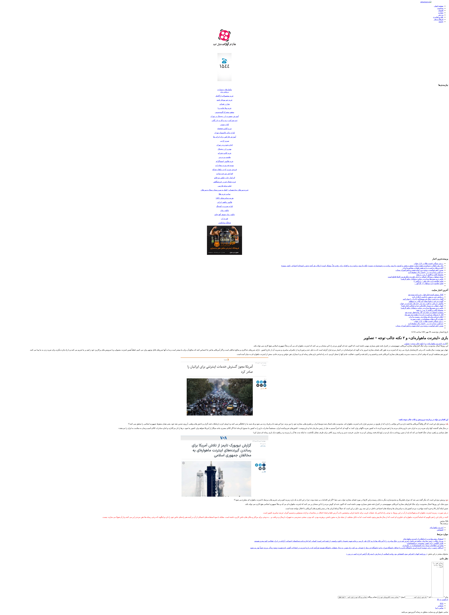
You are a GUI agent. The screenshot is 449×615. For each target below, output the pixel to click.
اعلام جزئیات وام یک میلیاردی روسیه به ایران (426, 317)
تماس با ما (439, 608)
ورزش (440, 15)
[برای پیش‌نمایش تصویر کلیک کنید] (426, 344)
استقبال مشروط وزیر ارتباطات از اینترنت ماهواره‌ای (423, 539)
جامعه (441, 22)
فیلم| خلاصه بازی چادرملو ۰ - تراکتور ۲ (428, 281)
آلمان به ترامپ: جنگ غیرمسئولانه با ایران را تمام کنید (423, 299)
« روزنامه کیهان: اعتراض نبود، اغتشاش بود (410, 554)
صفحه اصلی (438, 6)
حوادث (440, 13)
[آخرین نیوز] (426, 2)
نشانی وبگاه (372, 597)
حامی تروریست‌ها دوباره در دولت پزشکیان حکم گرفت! (422, 279)
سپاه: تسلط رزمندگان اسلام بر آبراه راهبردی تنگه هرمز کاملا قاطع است (415, 277)
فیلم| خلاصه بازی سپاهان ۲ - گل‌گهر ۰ (428, 283)
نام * (429, 597)
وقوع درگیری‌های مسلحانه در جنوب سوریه (427, 319)
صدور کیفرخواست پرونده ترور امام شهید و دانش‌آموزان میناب (419, 270)
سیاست (440, 8)
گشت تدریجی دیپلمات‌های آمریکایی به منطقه (426, 301)
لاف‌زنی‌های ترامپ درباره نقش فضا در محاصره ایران (423, 268)
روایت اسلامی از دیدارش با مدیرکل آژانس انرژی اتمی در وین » (370, 554)
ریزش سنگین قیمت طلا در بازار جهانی (428, 263)
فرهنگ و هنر (438, 19)
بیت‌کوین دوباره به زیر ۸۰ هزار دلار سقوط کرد (425, 272)
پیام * (446, 597)
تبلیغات (440, 606)
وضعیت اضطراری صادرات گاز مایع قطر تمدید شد (424, 312)
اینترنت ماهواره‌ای (436, 528)
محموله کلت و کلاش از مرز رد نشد (429, 275)
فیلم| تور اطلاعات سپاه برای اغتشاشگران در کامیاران (422, 546)
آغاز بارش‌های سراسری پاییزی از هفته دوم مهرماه (424, 315)
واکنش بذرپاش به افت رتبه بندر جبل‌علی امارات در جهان (421, 304)
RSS (441, 603)
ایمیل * (402, 597)
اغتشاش (440, 530)
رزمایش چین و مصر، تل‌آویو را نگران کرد (427, 297)
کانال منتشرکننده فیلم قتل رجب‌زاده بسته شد (425, 295)
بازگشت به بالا (442, 600)
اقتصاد (440, 10)
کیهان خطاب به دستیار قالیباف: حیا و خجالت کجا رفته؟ (422, 306)
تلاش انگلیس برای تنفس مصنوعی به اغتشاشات (425, 543)
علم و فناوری (438, 17)
